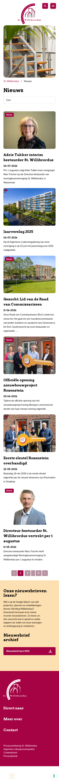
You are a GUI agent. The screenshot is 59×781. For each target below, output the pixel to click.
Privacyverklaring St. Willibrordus (20, 746)
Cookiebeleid (10, 752)
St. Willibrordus (11, 81)
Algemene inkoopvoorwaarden (19, 749)
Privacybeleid (10, 756)
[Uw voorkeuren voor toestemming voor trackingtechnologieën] (54, 776)
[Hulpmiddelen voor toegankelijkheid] (12, 776)
